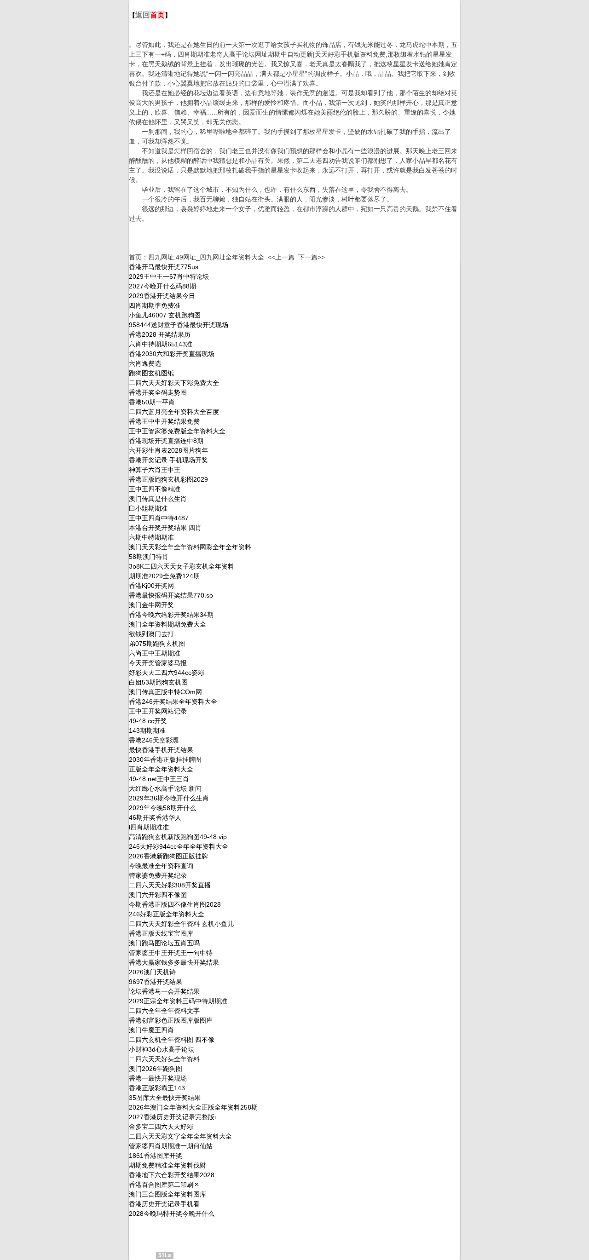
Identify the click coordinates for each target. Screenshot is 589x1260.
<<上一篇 (281, 257)
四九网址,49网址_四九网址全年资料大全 (206, 257)
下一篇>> (311, 257)
